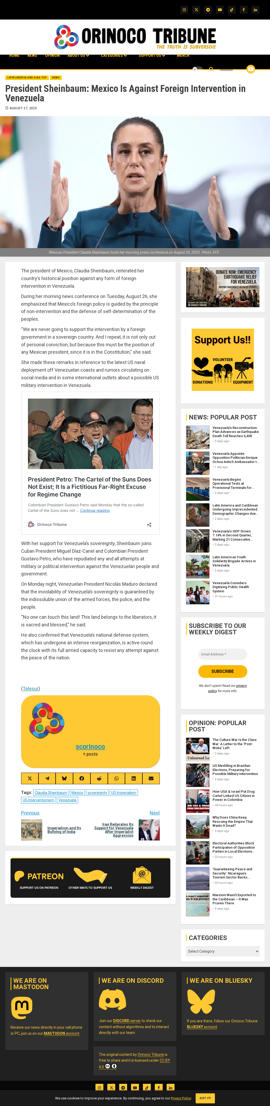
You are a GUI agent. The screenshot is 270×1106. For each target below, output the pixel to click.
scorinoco (90, 746)
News (32, 55)
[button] (211, 69)
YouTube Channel (242, 69)
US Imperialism (123, 793)
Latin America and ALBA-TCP (27, 77)
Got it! (205, 1098)
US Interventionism (38, 800)
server (127, 1021)
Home (14, 55)
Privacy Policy (181, 1098)
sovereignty (97, 793)
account (61, 1033)
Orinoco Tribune (151, 1054)
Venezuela (67, 800)
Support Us (150, 55)
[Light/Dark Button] (197, 69)
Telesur (30, 688)
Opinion (52, 55)
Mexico (77, 793)
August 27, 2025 (23, 108)
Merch (183, 55)
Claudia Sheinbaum (51, 793)
